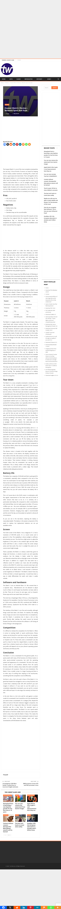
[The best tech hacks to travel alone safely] (20, 818)
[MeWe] (20, 144)
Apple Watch (31, 795)
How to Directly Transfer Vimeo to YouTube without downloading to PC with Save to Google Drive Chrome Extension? (51, 358)
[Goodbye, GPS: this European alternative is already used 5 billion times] (32, 818)
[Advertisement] (30, 11)
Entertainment (7, 795)
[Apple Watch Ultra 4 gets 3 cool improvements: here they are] (32, 798)
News (17, 795)
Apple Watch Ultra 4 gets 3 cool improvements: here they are (51, 169)
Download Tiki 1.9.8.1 (50, 308)
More (49, 79)
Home (3, 79)
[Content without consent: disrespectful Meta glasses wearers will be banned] (8, 818)
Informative (28, 79)
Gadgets (6, 815)
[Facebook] (4, 144)
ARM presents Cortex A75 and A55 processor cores (30, 784)
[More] (29, 144)
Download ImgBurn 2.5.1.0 (52, 375)
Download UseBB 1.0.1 (51, 314)
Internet (39, 79)
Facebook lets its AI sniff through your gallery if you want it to (51, 338)
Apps (11, 79)
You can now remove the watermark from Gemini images (51, 162)
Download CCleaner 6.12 (51, 342)
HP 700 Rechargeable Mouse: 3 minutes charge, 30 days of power (52, 371)
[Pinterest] (17, 144)
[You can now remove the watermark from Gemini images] (20, 798)
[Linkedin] (14, 144)
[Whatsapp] (26, 144)
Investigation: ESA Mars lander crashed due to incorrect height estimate (10, 785)
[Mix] (23, 144)
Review (7, 104)
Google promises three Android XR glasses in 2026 (51, 350)
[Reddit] (10, 144)
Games (19, 79)
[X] (7, 144)
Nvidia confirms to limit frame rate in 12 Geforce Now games (51, 365)
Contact (19, 60)
